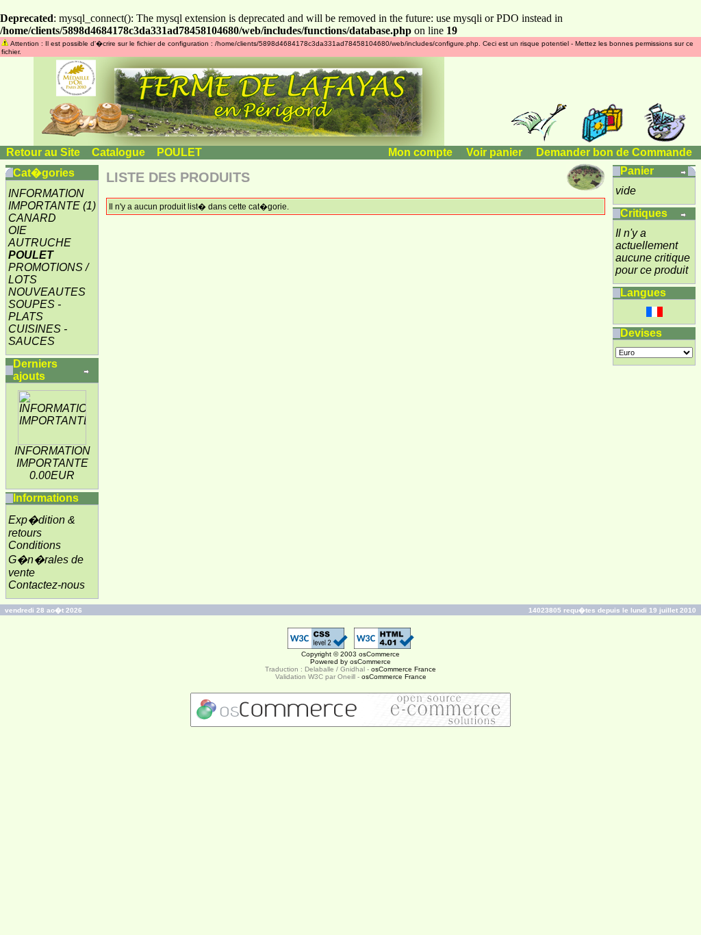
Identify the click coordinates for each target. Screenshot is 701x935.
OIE (17, 230)
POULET (179, 152)
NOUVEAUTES (47, 292)
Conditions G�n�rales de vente (46, 558)
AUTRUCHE (39, 242)
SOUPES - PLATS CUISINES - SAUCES (37, 322)
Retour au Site (43, 152)
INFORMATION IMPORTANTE (46, 200)
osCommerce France (403, 669)
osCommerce (379, 654)
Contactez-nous (46, 585)
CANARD (32, 218)
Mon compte (420, 152)
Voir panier (494, 152)
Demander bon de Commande (614, 152)
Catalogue (118, 152)
